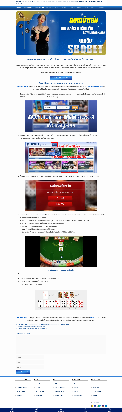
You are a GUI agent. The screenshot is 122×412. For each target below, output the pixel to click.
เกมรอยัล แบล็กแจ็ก (22, 86)
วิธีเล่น (79, 8)
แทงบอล (48, 8)
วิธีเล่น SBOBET (59, 384)
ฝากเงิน (76, 388)
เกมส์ (71, 8)
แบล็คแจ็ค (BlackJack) (95, 86)
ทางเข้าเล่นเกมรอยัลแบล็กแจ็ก (61, 78)
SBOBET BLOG (97, 384)
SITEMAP (77, 399)
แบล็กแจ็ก (42, 215)
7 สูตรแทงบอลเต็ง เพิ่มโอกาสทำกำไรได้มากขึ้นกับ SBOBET (32, 328)
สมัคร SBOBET (28, 8)
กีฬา (56, 8)
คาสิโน (64, 8)
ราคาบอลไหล (40, 391)
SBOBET (18, 8)
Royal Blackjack (21, 317)
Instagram (96, 403)
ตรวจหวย (39, 399)
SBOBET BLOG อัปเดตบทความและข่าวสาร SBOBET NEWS (54, 325)
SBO (18, 399)
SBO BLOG (20, 395)
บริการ (92, 8)
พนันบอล (38, 388)
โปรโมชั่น (85, 8)
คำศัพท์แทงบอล (59, 391)
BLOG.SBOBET (78, 395)
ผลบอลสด (39, 395)
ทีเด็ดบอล (96, 388)
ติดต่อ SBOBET (78, 384)
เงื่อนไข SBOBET (60, 388)
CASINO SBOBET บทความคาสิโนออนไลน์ (28, 325)
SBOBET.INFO (59, 395)
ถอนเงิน (76, 391)
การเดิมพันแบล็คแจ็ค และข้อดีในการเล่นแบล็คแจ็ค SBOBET (32, 326)
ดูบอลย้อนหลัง (97, 391)
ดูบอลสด (101, 8)
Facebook (96, 399)
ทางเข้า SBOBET (39, 8)
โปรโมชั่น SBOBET (22, 388)
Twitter (95, 395)
